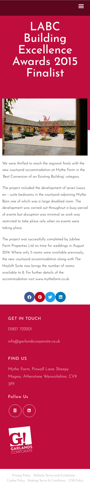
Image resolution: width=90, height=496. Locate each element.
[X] (15, 410)
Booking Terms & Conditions (47, 480)
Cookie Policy (16, 480)
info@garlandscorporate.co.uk (34, 341)
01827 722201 (20, 329)
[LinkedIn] (29, 410)
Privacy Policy (21, 475)
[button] (81, 6)
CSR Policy (76, 480)
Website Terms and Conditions (54, 475)
